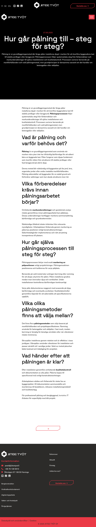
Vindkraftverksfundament (10, 489)
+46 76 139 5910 (11, 468)
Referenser (53, 454)
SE (5, 6)
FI (2, 6)
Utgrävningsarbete (8, 495)
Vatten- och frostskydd (9, 500)
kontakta (62, 395)
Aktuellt (52, 460)
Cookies (33, 520)
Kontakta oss (82, 6)
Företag (52, 465)
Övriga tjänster (6, 506)
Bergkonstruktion (7, 483)
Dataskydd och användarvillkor (14, 520)
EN (9, 6)
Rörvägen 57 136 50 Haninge (16, 472)
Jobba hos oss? (54, 471)
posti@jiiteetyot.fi (12, 465)
